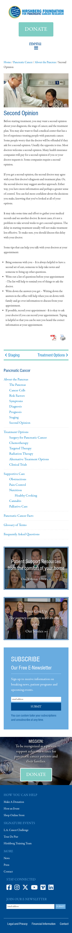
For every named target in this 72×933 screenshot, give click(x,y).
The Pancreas (17, 385)
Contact (8, 872)
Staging (13, 355)
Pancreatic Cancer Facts (18, 516)
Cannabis (15, 501)
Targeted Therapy (20, 448)
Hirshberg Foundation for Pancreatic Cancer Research (36, 12)
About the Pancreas (16, 379)
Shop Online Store (14, 815)
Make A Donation (14, 802)
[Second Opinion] (36, 107)
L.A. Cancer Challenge (16, 830)
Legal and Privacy (17, 924)
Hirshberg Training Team (18, 844)
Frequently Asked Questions (22, 534)
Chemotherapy (18, 443)
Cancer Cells (17, 390)
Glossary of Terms (15, 525)
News (7, 858)
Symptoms (16, 401)
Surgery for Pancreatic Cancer (28, 437)
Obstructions (17, 479)
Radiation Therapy (21, 453)
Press (6, 865)
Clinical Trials (18, 464)
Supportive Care (14, 474)
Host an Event (11, 809)
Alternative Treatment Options (29, 459)
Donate (36, 29)
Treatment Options (51, 355)
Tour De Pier (11, 837)
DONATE (36, 774)
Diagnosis (15, 406)
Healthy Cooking (26, 495)
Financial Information (44, 924)
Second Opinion (19, 423)
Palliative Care (18, 506)
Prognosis (15, 412)
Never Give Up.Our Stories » (36, 621)
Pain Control (17, 485)
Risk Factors (17, 396)
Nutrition (15, 490)
